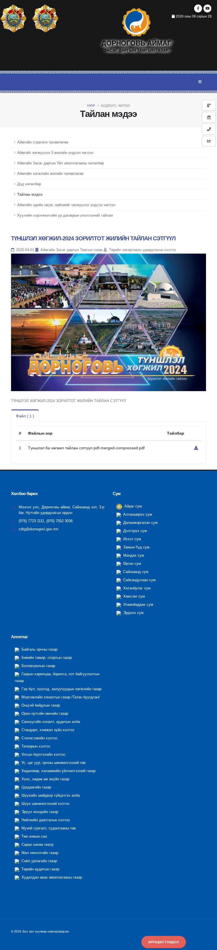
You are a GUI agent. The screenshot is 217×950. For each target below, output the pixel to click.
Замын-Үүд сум (135, 547)
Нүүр (91, 105)
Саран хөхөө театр (36, 845)
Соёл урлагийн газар (38, 861)
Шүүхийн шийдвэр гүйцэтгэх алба (50, 796)
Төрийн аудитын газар (39, 869)
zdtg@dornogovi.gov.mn (38, 529)
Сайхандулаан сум (139, 580)
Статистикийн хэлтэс (39, 738)
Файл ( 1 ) (25, 416)
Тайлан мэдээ (29, 195)
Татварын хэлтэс (35, 746)
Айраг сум (132, 506)
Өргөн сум (131, 564)
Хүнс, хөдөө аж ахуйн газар (44, 779)
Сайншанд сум (135, 572)
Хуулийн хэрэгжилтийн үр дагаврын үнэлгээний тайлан (65, 215)
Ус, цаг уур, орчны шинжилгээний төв (53, 763)
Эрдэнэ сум (133, 613)
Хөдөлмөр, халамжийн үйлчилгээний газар (58, 771)
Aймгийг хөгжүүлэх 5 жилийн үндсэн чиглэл (55, 153)
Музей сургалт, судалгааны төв (48, 828)
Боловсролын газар (37, 666)
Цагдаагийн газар (35, 787)
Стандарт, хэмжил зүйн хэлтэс (47, 730)
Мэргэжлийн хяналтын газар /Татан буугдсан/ (60, 697)
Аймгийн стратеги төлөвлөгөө (42, 142)
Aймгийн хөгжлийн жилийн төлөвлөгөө (50, 174)
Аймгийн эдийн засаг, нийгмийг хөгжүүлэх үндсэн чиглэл (66, 205)
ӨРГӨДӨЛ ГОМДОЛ (163, 942)
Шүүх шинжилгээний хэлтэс (45, 804)
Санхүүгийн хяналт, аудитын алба (50, 722)
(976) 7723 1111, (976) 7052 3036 (46, 521)
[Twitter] (207, 8)
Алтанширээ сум (137, 515)
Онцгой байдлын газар (40, 705)
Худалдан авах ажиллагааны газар (51, 877)
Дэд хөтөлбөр (29, 184)
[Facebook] (198, 8)
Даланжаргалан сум (140, 523)
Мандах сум (133, 555)
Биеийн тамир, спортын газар (46, 658)
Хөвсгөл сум (133, 596)
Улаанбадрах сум (137, 605)
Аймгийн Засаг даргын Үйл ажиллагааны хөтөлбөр (60, 163)
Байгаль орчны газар (38, 650)
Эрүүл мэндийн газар (39, 812)
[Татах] (196, 448)
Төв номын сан (33, 836)
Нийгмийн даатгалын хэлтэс (45, 820)
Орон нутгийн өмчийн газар (44, 714)
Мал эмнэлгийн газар (39, 853)
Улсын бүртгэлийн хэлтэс (43, 755)
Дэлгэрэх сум (134, 531)
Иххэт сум (131, 539)
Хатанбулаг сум (136, 588)
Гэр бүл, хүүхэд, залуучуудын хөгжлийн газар (60, 689)
